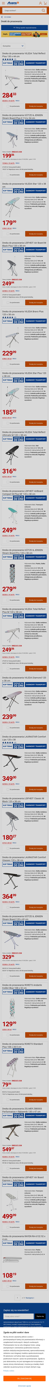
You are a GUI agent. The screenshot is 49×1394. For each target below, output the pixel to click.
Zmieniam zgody (24, 1386)
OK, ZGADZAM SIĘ (24, 1378)
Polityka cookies (8, 1371)
